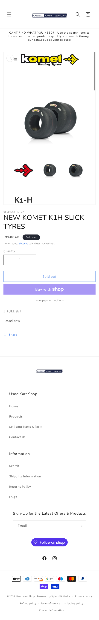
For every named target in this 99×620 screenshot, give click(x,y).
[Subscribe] (81, 526)
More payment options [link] (49, 300)
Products (16, 416)
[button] (9, 14)
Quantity (9, 251)
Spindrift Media (60, 596)
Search (14, 466)
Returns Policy (20, 486)
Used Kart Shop (25, 596)
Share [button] (13, 335)
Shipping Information (25, 476)
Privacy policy (83, 596)
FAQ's (13, 497)
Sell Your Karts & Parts (25, 427)
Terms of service (50, 603)
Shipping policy (73, 603)
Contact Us (17, 437)
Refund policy (28, 603)
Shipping (23, 243)
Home (13, 406)
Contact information (51, 610)
